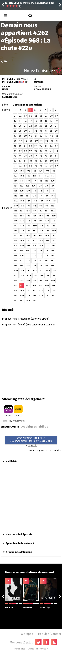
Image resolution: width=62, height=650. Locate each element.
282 (15, 300)
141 (53, 195)
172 (28, 220)
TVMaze (30, 649)
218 (52, 250)
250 (35, 275)
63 (56, 145)
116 (28, 180)
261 (15, 285)
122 (21, 185)
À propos (27, 634)
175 (47, 220)
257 (34, 280)
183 (53, 225)
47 (20, 140)
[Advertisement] (31, 361)
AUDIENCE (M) (10, 97)
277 (28, 295)
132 (40, 190)
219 (15, 255)
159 (34, 210)
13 (30, 120)
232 (52, 260)
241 (22, 270)
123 (27, 185)
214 (28, 250)
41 (36, 135)
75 (25, 155)
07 (46, 115)
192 (22, 235)
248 (22, 275)
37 (15, 135)
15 (41, 120)
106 (53, 170)
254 (16, 280)
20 (20, 125)
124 (34, 185)
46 (15, 140)
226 (15, 260)
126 (46, 185)
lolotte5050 (12, 3)
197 (53, 235)
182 (47, 225)
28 (15, 130)
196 (47, 235)
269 (22, 290)
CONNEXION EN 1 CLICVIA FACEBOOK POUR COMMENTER (31, 440)
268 (16, 290)
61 (46, 145)
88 (46, 160)
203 (47, 240)
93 (25, 165)
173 (34, 220)
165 (28, 215)
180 (35, 225)
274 (53, 290)
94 (30, 165)
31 (30, 130)
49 (31, 140)
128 (15, 190)
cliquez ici (32, 445)
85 (30, 160)
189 (47, 230)
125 (40, 185)
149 (16, 205)
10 (15, 120)
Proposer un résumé (13, 324)
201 (35, 240)
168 (47, 215)
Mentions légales (21, 642)
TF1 (26, 81)
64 (15, 150)
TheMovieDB (42, 649)
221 (28, 255)
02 (20, 115)
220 (22, 255)
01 (15, 115)
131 (34, 190)
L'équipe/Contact (49, 634)
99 (56, 165)
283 (22, 300)
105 (47, 170)
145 (35, 200)
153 (40, 205)
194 (34, 235)
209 (41, 245)
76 (30, 155)
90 (56, 160)
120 (53, 180)
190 (54, 230)
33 (41, 130)
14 (35, 120)
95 (36, 165)
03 (25, 115)
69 (41, 150)
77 (35, 155)
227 (22, 260)
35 (51, 130)
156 (15, 210)
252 (47, 275)
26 (51, 125)
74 (20, 155)
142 (16, 200)
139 (40, 195)
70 (46, 150)
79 (46, 155)
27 (56, 125)
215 (34, 250)
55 (15, 145)
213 (21, 250)
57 (25, 145)
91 (15, 165)
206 (22, 245)
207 (28, 245)
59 (35, 145)
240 (16, 270)
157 (22, 210)
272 (41, 290)
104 (41, 170)
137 (28, 195)
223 (40, 255)
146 (41, 200)
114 (16, 180)
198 (16, 240)
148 (55, 200)
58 (30, 145)
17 (51, 120)
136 (21, 195)
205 (15, 245)
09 (56, 115)
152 (34, 205)
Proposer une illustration (16, 318)
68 (35, 150)
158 (28, 210)
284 (28, 300)
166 (35, 215)
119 (46, 180)
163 (15, 215)
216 (40, 250)
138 (34, 195)
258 (40, 280)
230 (40, 260)
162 (53, 210)
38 (20, 135)
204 (53, 240)
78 (40, 155)
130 (28, 190)
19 (15, 125)
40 (30, 135)
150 (22, 205)
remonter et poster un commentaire (44, 450)
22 (30, 125)
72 (56, 150)
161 (46, 210)
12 (25, 120)
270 (28, 290)
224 (46, 255)
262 (21, 285)
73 (15, 155)
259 (46, 280)
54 (57, 140)
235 (28, 265)
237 (40, 265)
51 (41, 140)
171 (22, 220)
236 (34, 265)
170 (16, 220)
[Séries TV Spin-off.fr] (19, 16)
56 (20, 145)
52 (46, 140)
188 (41, 230)
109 (28, 175)
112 (47, 175)
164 (22, 215)
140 (46, 195)
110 (35, 175)
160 (40, 210)
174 (41, 220)
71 (51, 150)
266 (47, 285)
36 (56, 130)
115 (22, 180)
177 (16, 225)
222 (34, 255)
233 (15, 265)
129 (22, 190)
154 (46, 205)
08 (51, 115)
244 (41, 270)
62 (51, 145)
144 (28, 200)
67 (30, 150)
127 (52, 185)
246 (54, 270)
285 (34, 300)
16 (46, 120)
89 (51, 160)
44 (51, 135)
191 (15, 235)
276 (22, 295)
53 (52, 140)
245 (48, 270)
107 (16, 175)
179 (28, 225)
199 (22, 240)
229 (34, 260)
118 (40, 180)
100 (16, 170)
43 (46, 135)
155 (52, 205)
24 (40, 125)
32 (35, 130)
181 (41, 225)
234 (22, 265)
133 (46, 190)
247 (16, 275)
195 (41, 235)
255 (22, 280)
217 (46, 250)
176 (53, 220)
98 (51, 165)
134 (52, 190)
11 (20, 120)
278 (35, 295)
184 (16, 230)
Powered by (7, 421)
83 (20, 160)
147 (48, 200)
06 (41, 115)
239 (52, 265)
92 (20, 165)
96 (41, 165)
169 (54, 215)
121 (15, 185)
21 (25, 125)
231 (46, 260)
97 (46, 165)
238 (46, 265)
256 (28, 280)
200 (28, 240)
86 (35, 160)
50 (36, 140)
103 (34, 170)
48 (25, 140)
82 (15, 160)
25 (46, 125)
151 (28, 205)
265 (40, 285)
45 (56, 135)
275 (15, 295)
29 (20, 130)
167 (41, 215)
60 (40, 145)
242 (28, 270)
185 (22, 230)
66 (25, 150)
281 (53, 295)
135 (15, 195)
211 (53, 245)
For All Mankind (44, 3)
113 (53, 175)
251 (41, 275)
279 (41, 295)
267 (53, 285)
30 (25, 130)
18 (56, 120)
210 (47, 245)
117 (34, 180)
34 (46, 130)
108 (22, 175)
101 (22, 170)
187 (35, 230)
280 (47, 295)
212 (15, 250)
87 (41, 160)
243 (35, 270)
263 (28, 285)
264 (34, 285)
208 (35, 245)
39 (25, 135)
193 (28, 235)
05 (36, 115)
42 (41, 135)
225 (52, 255)
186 (28, 230)
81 (56, 155)
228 (28, 260)
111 (41, 175)
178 (22, 225)
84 (25, 160)
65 (20, 150)
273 (47, 290)
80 (51, 155)
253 (53, 275)
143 (22, 200)
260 (53, 280)
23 (35, 125)
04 (30, 115)
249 (29, 275)
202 (41, 240)
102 (28, 170)
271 (35, 290)
